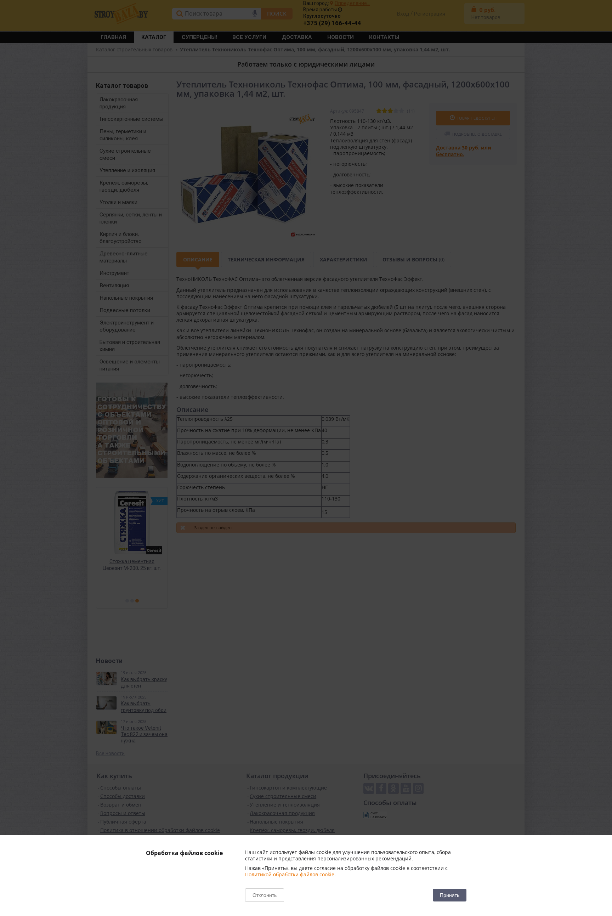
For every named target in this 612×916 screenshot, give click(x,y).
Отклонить (265, 895)
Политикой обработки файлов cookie (289, 874)
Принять (449, 895)
